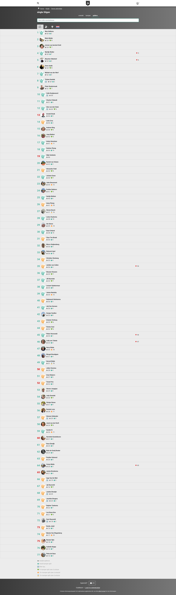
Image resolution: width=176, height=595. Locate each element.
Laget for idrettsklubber (92, 588)
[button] (40, 27)
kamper (88, 15)
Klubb (47, 9)
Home (42, 9)
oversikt (81, 15)
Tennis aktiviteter (56, 9)
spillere (95, 15)
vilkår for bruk (101, 591)
